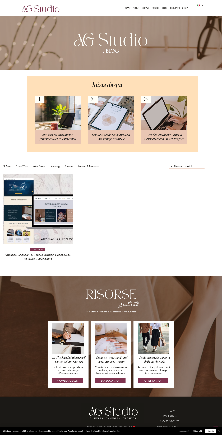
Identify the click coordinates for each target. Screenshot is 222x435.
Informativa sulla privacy (111, 431)
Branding (55, 166)
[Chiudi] (218, 431)
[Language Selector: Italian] (200, 5)
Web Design (39, 166)
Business (69, 166)
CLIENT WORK (38, 249)
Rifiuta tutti (197, 431)
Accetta (211, 431)
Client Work (22, 166)
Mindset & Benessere (88, 166)
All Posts (7, 166)
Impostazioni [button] (184, 431)
